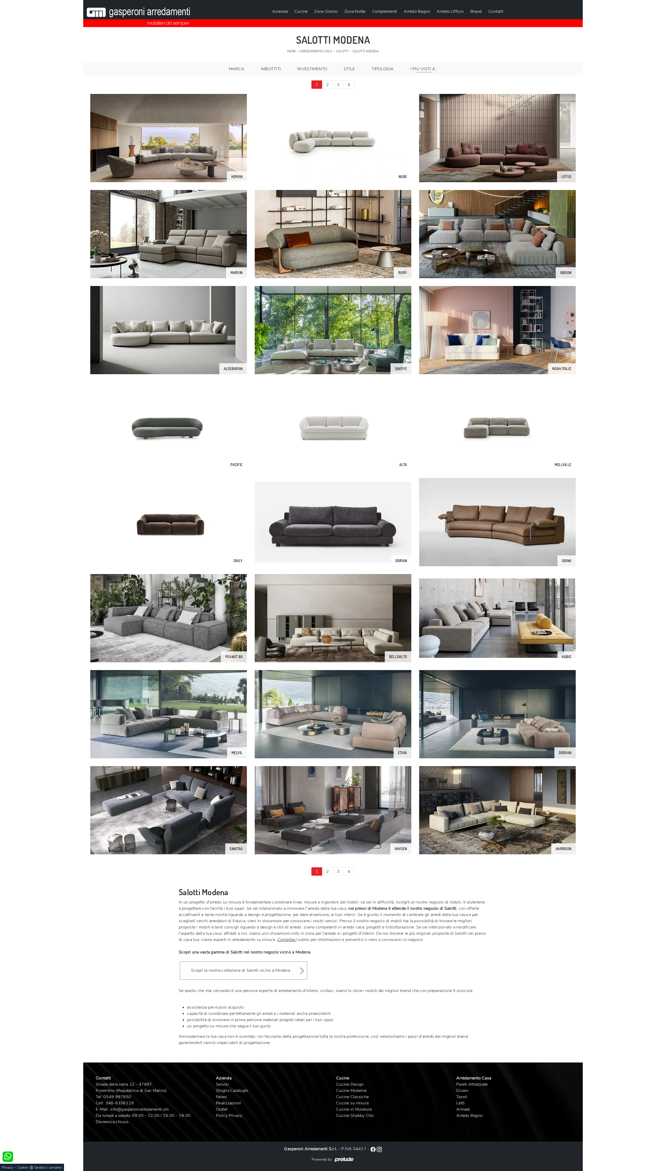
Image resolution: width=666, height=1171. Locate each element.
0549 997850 (117, 1097)
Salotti (342, 51)
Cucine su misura (352, 1103)
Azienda (280, 11)
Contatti (495, 11)
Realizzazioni (228, 1103)
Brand (476, 11)
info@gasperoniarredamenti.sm (139, 1109)
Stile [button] (349, 69)
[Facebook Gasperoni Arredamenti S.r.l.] (373, 1149)
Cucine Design (350, 1084)
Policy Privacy (229, 1115)
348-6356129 (119, 1103)
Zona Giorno (326, 11)
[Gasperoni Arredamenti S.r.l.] (138, 13)
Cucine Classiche (352, 1097)
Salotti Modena (366, 51)
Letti (460, 1103)
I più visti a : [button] (424, 69)
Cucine (301, 11)
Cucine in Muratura (354, 1109)
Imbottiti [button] (271, 69)
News (221, 1097)
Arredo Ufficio (450, 11)
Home (291, 51)
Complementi (384, 11)
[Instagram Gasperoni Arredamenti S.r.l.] (379, 1149)
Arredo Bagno (417, 11)
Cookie (22, 1167)
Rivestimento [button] (312, 69)
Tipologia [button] (383, 69)
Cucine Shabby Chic (355, 1115)
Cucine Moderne (351, 1090)
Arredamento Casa (316, 51)
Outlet (222, 1109)
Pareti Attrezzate (472, 1084)
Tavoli (462, 1097)
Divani (462, 1090)
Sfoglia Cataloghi (232, 1090)
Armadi (463, 1109)
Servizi (222, 1084)
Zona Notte (355, 11)
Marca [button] (236, 69)
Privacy (7, 1167)
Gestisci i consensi (48, 1167)
